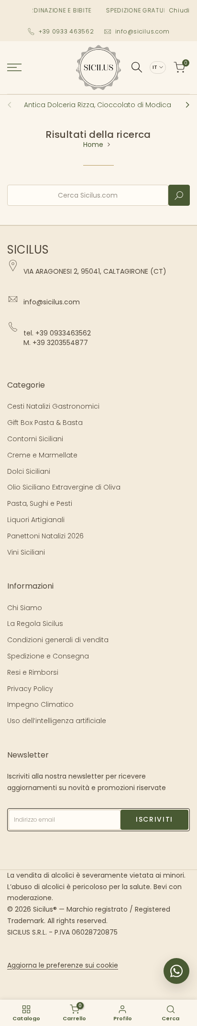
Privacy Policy (30, 688)
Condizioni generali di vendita (58, 640)
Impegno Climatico (40, 704)
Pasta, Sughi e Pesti (39, 503)
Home (93, 144)
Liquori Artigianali (36, 519)
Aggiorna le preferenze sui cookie (62, 965)
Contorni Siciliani (35, 439)
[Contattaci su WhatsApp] (176, 971)
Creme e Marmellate (42, 455)
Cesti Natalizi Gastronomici (53, 406)
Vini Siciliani (26, 552)
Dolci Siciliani (28, 471)
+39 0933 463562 (66, 31)
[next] (184, 105)
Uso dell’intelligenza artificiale (56, 720)
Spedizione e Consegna (48, 656)
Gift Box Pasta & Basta (45, 422)
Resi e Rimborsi (32, 672)
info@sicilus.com (142, 31)
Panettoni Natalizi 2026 (45, 536)
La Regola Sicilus (35, 623)
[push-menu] (14, 67)
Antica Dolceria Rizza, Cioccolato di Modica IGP (104, 105)
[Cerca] (136, 67)
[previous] (12, 105)
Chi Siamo (24, 608)
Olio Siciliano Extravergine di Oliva (63, 487)
